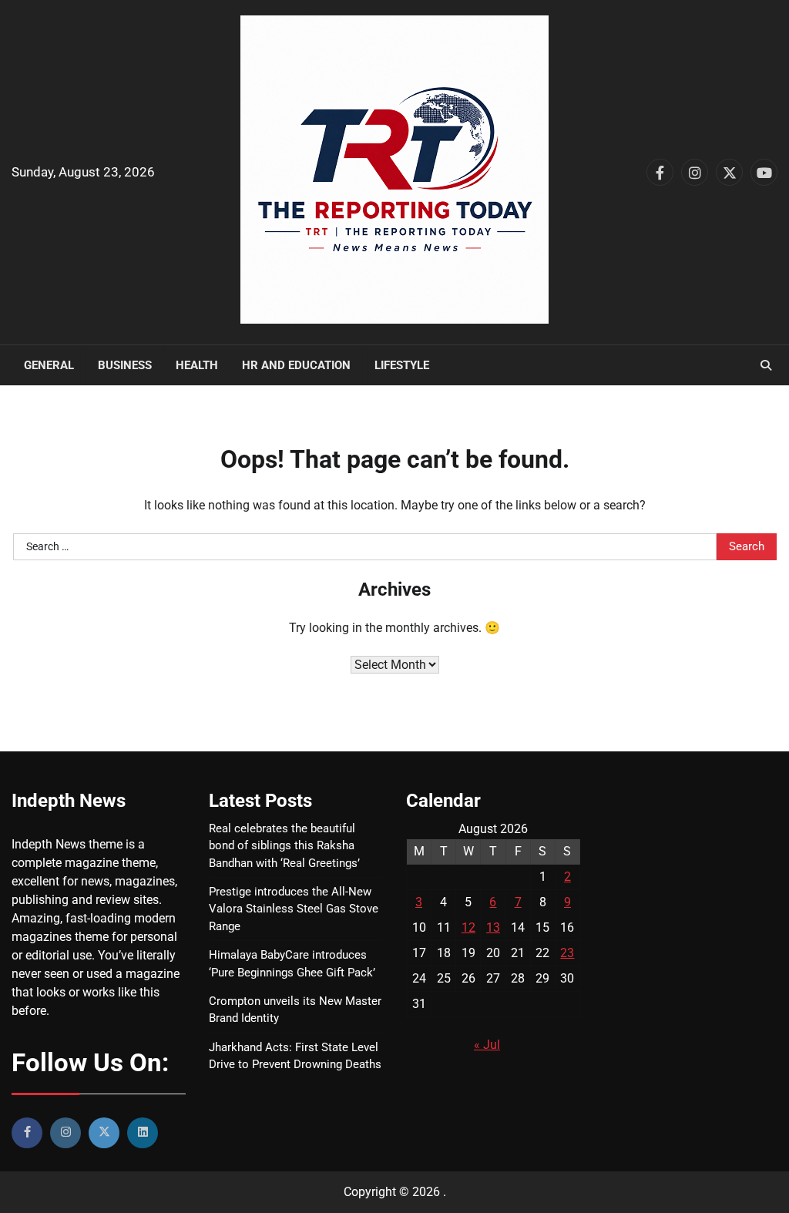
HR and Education (296, 365)
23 (567, 953)
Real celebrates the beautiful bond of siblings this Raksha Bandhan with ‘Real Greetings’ (284, 846)
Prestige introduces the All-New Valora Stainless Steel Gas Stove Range (293, 909)
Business (125, 365)
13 (493, 927)
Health (197, 365)
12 (468, 927)
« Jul (487, 1044)
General (49, 365)
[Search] (765, 365)
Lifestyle (401, 365)
